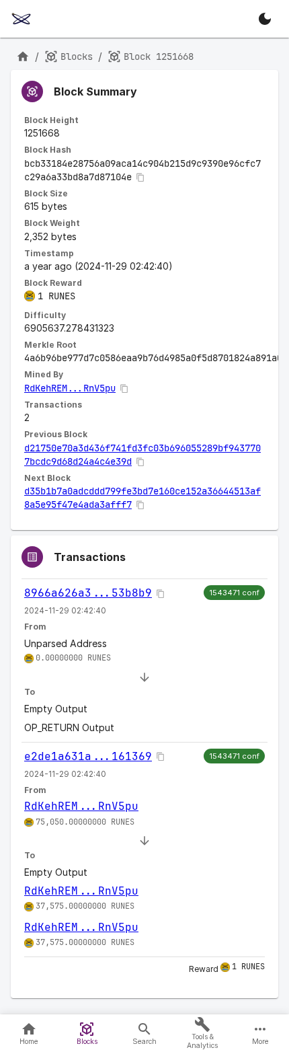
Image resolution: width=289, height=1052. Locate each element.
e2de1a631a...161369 (88, 756)
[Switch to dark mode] (264, 18)
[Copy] (140, 178)
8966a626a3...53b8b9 (88, 593)
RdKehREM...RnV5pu (70, 388)
